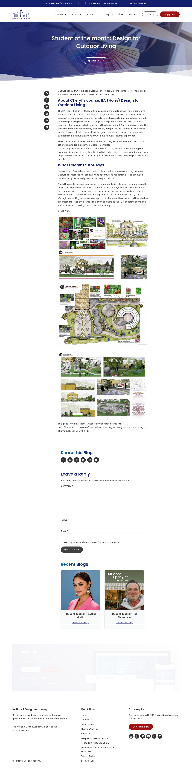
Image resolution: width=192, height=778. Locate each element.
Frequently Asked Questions (95, 738)
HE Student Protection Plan (95, 742)
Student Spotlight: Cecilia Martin (80, 615)
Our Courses (87, 724)
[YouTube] (148, 736)
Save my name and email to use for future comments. (92, 542)
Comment (67, 486)
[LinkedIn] (154, 736)
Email (64, 531)
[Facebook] (137, 736)
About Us (85, 733)
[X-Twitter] (160, 736)
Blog (120, 14)
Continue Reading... (80, 622)
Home (84, 715)
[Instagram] (131, 736)
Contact (131, 14)
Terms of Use (88, 760)
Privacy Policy (88, 756)
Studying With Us (89, 729)
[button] (46, 93)
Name (65, 520)
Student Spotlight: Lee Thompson (124, 615)
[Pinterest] (142, 736)
